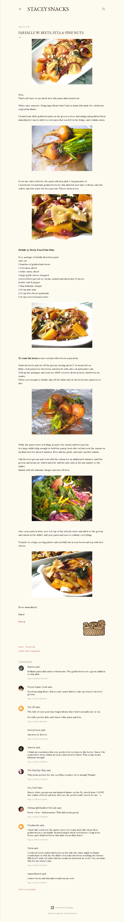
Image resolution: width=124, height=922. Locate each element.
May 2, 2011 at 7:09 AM (37, 678)
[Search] (104, 8)
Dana (30, 848)
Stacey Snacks (48, 9)
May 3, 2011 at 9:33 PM (37, 883)
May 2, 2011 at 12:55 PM (37, 762)
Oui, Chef (32, 787)
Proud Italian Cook (37, 687)
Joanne (31, 747)
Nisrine (31, 667)
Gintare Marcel (70, 913)
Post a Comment (27, 889)
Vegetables (35, 651)
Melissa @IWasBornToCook (42, 808)
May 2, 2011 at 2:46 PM (37, 799)
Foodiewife (33, 825)
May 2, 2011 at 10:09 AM (38, 739)
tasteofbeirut (34, 873)
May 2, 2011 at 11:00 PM (38, 840)
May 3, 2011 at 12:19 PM (37, 865)
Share (21, 621)
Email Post (30, 647)
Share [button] (20, 647)
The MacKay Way (37, 770)
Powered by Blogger (64, 907)
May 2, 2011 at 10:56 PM (38, 817)
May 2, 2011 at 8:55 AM (37, 699)
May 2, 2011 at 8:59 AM (37, 721)
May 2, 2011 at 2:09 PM (37, 779)
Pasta (27, 651)
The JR (31, 707)
